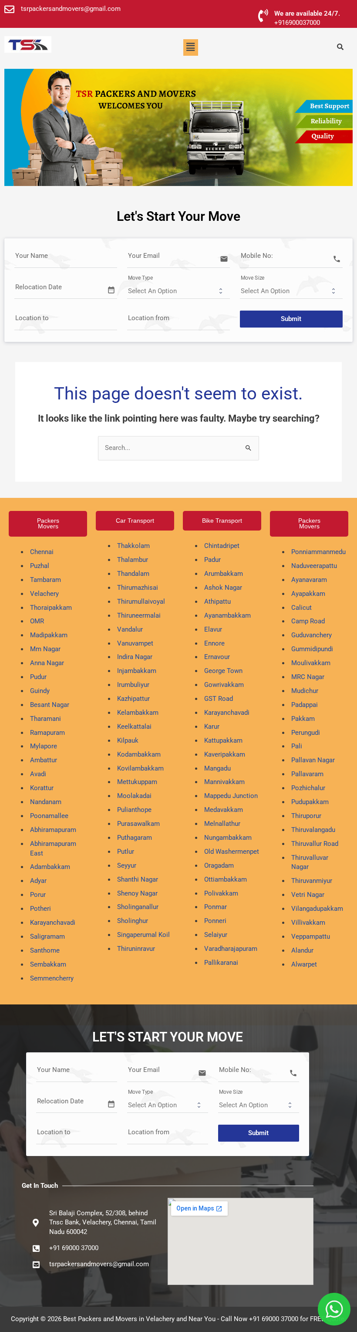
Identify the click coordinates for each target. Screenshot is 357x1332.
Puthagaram (134, 838)
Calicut (301, 608)
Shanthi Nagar (137, 879)
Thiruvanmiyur (311, 881)
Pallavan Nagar (313, 760)
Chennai (42, 552)
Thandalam (133, 574)
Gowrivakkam (224, 685)
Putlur (125, 851)
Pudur (38, 677)
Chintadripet (221, 546)
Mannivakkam (224, 782)
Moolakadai (134, 796)
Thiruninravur (136, 949)
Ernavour (217, 657)
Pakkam (303, 719)
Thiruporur (306, 816)
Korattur (42, 788)
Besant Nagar (49, 705)
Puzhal (39, 566)
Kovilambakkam (140, 768)
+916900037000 (297, 23)
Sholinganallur (137, 907)
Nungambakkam (228, 838)
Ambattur (43, 760)
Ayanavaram (309, 580)
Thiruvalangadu (313, 830)
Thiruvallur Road (314, 844)
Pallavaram (307, 774)
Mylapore (43, 746)
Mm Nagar (45, 649)
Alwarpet (304, 964)
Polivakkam (221, 893)
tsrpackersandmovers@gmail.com (71, 9)
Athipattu (217, 601)
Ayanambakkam (227, 615)
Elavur (213, 629)
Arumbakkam (223, 574)
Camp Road (308, 621)
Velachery (44, 594)
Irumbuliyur (133, 685)
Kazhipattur (133, 699)
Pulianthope (134, 810)
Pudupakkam (310, 802)
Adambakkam (50, 867)
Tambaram (45, 580)
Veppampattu (310, 936)
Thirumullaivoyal (141, 601)
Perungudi (305, 733)
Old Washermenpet (231, 851)
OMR (37, 621)
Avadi (38, 774)
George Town (223, 671)
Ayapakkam (308, 594)
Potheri (40, 909)
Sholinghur (132, 921)
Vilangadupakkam (317, 909)
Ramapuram (47, 733)
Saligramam (47, 936)
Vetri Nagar (307, 895)
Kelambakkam (137, 713)
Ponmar (215, 907)
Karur (211, 726)
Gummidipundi (312, 649)
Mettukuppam (137, 782)
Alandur (302, 950)
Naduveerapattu (314, 566)
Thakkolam (133, 546)
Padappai (304, 705)
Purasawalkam (138, 824)
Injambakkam (136, 671)
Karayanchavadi (52, 922)
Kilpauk (127, 740)
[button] (190, 47)
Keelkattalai (134, 726)
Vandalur (130, 629)
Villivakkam (308, 922)
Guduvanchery (311, 635)
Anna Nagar (47, 663)
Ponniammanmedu (318, 552)
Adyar (38, 881)
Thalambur (132, 560)
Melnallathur (222, 824)
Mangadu (217, 768)
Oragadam (219, 865)
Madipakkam (48, 635)
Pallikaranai (221, 963)
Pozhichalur (308, 788)
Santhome (45, 950)
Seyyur (126, 865)
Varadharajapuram (230, 949)
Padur (212, 560)
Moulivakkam (310, 663)
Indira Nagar (134, 657)
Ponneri (215, 921)
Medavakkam (223, 810)
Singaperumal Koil (143, 935)
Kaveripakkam (224, 754)
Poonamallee (49, 816)
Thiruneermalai (139, 615)
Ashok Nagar (223, 588)
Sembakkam (48, 964)
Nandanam (45, 802)
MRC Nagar (307, 677)
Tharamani (45, 719)
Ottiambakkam (225, 879)
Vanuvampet (135, 643)
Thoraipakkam (51, 608)
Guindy (40, 691)
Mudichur (304, 691)
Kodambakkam (139, 754)
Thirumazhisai (137, 588)
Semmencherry (52, 978)
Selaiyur (215, 935)
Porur (38, 895)
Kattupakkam (223, 740)
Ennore (214, 643)
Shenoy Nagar (137, 893)
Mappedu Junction (231, 796)
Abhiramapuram (53, 830)
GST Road (218, 699)
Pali (296, 746)
